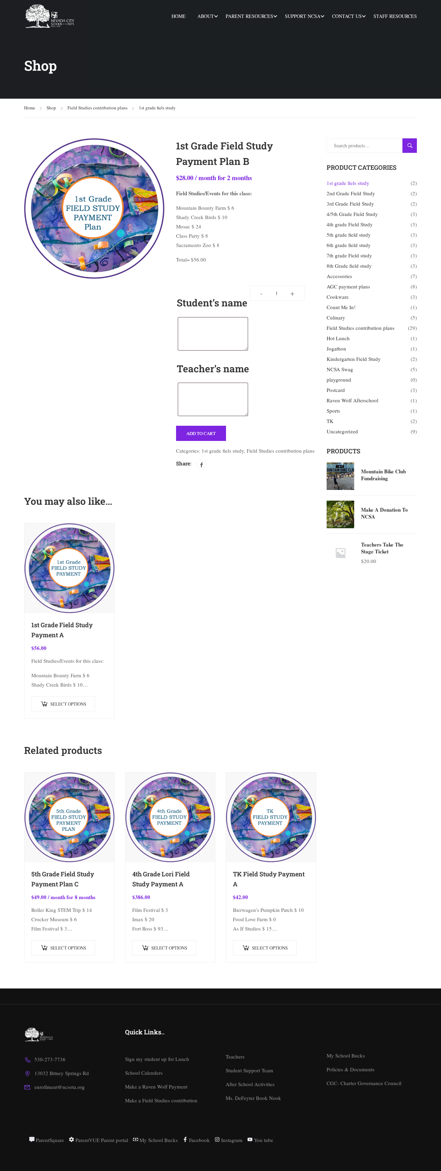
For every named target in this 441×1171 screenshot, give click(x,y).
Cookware (338, 296)
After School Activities (250, 1084)
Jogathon (336, 348)
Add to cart (201, 433)
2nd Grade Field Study (351, 193)
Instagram (231, 1139)
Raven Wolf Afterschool (352, 400)
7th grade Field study (349, 255)
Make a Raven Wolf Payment (156, 1086)
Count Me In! (341, 307)
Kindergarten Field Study (354, 358)
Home (179, 16)
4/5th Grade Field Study (352, 213)
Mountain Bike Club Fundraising (383, 475)
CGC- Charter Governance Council (364, 1083)
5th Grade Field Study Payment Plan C (62, 879)
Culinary (336, 317)
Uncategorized (342, 431)
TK (330, 420)
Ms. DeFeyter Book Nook (253, 1097)
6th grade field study (349, 245)
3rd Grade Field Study (350, 203)
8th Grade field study (349, 265)
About (205, 16)
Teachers (235, 1056)
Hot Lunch (338, 338)
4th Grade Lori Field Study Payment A (161, 879)
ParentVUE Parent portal (101, 1139)
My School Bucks (346, 1055)
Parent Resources (249, 16)
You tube (263, 1139)
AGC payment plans (348, 286)
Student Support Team (249, 1070)
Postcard (336, 389)
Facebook (199, 1139)
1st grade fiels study (157, 108)
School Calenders (144, 1072)
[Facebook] (201, 464)
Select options (68, 704)
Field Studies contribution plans (97, 108)
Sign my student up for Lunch (157, 1058)
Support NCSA (302, 16)
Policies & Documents (351, 1069)
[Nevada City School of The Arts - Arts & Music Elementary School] (50, 16)
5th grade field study (349, 234)
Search (412, 145)
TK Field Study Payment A (269, 879)
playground (339, 379)
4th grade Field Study (350, 224)
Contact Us (347, 16)
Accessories (339, 276)
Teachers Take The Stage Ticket (382, 548)
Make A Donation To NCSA (384, 513)
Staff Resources (395, 16)
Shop (51, 108)
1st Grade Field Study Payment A (62, 630)
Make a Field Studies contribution (161, 1100)
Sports (333, 410)
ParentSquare (49, 1139)
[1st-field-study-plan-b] (94, 208)
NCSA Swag (340, 369)
